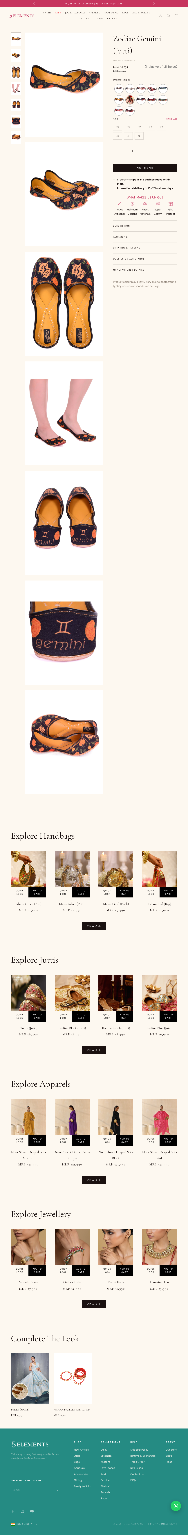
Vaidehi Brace (28, 1282)
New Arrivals (81, 1449)
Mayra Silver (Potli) (72, 904)
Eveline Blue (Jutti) (160, 1028)
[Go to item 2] (16, 55)
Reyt (103, 1474)
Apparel (94, 12)
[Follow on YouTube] (32, 1511)
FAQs (133, 1480)
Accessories (141, 12)
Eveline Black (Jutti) (72, 1028)
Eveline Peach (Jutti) (116, 1028)
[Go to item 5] (16, 105)
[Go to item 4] (16, 88)
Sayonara (106, 1455)
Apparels (79, 1468)
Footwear (111, 12)
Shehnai (105, 1486)
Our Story (171, 1449)
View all (94, 925)
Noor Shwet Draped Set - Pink (159, 1155)
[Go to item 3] (16, 72)
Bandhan (106, 1480)
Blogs (169, 1455)
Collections (80, 18)
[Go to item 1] (16, 39)
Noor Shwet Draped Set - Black (116, 1155)
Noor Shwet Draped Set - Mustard (28, 1155)
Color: (121, 80)
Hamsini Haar (159, 1282)
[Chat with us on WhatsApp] (176, 1506)
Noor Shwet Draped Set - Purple (72, 1155)
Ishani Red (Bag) (159, 904)
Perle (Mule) (20, 1409)
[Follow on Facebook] (13, 1511)
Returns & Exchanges (143, 1455)
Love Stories (108, 1468)
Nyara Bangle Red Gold (72, 1409)
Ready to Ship (82, 1486)
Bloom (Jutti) (28, 1028)
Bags (125, 12)
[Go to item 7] (16, 137)
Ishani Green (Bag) (28, 904)
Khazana (106, 1461)
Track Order (137, 1461)
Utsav (104, 1449)
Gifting (78, 1480)
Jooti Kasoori (75, 12)
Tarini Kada (116, 1282)
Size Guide (136, 1468)
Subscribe (58, 1489)
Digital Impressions (163, 1524)
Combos (98, 18)
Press (169, 1461)
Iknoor (104, 1498)
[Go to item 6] (16, 121)
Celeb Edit (114, 18)
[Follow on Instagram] (22, 1511)
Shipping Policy (139, 1449)
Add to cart (145, 168)
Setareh (105, 1492)
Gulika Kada (72, 1282)
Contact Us (137, 1474)
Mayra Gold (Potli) (116, 904)
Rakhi (47, 12)
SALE (58, 12)
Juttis (77, 1455)
